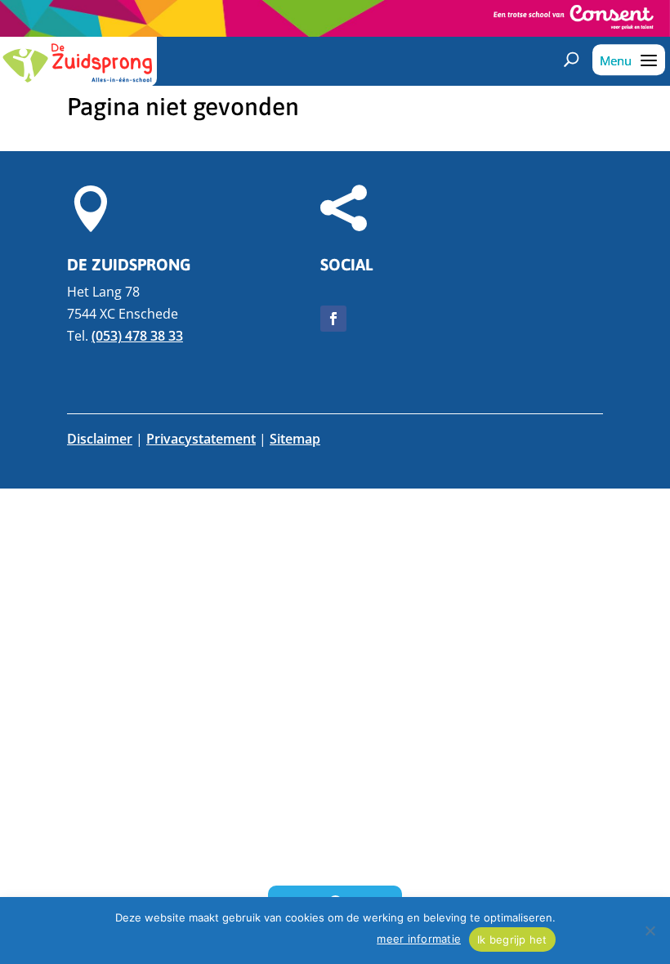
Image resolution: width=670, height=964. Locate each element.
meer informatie (419, 938)
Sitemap (295, 439)
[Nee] (649, 930)
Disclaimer (99, 439)
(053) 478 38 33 (137, 336)
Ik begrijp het (512, 939)
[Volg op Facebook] (333, 319)
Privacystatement (201, 439)
